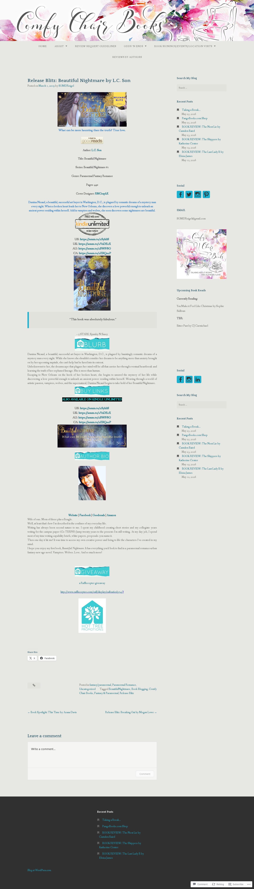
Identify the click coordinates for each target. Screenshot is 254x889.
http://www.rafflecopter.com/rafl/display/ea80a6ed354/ (91, 592)
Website (73, 515)
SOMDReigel (66, 86)
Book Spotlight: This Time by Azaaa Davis (54, 712)
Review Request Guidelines (95, 46)
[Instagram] (197, 194)
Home (43, 46)
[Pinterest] (206, 194)
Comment (144, 773)
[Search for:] (202, 87)
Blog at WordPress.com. (39, 870)
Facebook (85, 515)
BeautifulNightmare (119, 689)
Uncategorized (87, 689)
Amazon (111, 515)
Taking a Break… (191, 110)
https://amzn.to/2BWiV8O (94, 248)
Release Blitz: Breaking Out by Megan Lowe (129, 712)
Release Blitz (127, 693)
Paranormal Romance (124, 685)
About (59, 46)
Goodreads (99, 515)
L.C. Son (96, 150)
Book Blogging (139, 689)
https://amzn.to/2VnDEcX (95, 244)
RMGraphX (101, 194)
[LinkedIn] (197, 379)
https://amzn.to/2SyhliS (95, 239)
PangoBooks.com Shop (195, 118)
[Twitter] (189, 194)
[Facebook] (180, 194)
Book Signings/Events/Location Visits (183, 46)
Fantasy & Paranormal (106, 693)
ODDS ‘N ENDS (133, 46)
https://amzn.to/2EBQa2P (95, 253)
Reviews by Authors (127, 57)
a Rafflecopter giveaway (92, 583)
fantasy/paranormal (100, 685)
